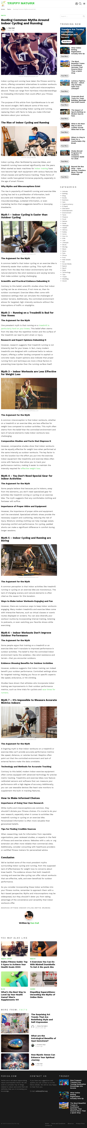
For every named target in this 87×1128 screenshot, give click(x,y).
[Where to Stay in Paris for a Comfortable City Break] (65, 138)
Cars (63, 202)
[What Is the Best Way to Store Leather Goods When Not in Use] (65, 125)
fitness (15, 908)
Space (64, 266)
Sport (9, 959)
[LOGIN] (76, 3)
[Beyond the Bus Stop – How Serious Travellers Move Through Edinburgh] (65, 169)
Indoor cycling (27, 908)
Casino (32, 989)
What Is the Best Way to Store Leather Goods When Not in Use (78, 126)
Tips (63, 274)
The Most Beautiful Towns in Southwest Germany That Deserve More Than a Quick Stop (77, 67)
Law (63, 240)
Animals (65, 191)
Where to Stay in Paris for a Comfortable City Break (78, 140)
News (64, 251)
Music (64, 249)
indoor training (41, 168)
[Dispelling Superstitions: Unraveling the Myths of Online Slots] (43, 979)
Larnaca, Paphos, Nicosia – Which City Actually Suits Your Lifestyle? (78, 85)
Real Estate (66, 259)
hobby (64, 232)
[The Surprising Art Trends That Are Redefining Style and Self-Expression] (15, 1023)
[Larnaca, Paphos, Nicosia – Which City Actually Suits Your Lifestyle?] (65, 83)
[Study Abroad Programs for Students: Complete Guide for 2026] (65, 153)
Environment (66, 213)
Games (64, 221)
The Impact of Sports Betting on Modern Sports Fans (78, 113)
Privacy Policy (80, 1123)
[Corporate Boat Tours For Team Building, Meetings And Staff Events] (65, 99)
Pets (63, 253)
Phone (64, 255)
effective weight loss (30, 468)
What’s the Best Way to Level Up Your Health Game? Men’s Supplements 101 (13, 996)
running (46, 908)
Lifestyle (65, 242)
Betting (64, 193)
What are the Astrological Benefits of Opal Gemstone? (43, 1038)
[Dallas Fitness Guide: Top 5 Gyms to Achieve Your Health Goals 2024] (14, 949)
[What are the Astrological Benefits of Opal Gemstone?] (15, 1043)
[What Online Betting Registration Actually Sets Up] (65, 50)
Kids (63, 238)
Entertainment (67, 210)
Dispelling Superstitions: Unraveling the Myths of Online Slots (42, 994)
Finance (65, 217)
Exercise (6, 908)
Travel (64, 276)
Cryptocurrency (67, 204)
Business (65, 200)
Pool (64, 257)
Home (64, 234)
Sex (63, 262)
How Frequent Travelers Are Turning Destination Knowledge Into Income (78, 1084)
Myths (38, 908)
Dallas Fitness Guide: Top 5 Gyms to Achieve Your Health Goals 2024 (14, 964)
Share (4, 35)
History (64, 230)
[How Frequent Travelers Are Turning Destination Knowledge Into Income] (73, 36)
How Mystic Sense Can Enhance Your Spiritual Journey (43, 1057)
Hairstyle (65, 225)
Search (84, 16)
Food (64, 219)
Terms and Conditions (58, 1123)
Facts (23, 1010)
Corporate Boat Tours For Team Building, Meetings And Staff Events (78, 99)
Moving (64, 247)
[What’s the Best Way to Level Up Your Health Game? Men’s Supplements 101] (14, 979)
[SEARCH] (80, 3)
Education (65, 208)
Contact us (48, 1125)
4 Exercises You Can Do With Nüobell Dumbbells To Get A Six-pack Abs (42, 964)
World (64, 281)
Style (64, 270)
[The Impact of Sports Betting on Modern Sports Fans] (65, 112)
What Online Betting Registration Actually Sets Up (78, 51)
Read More (64, 56)
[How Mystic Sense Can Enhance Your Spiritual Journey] (15, 1061)
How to (65, 236)
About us (71, 1123)
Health (3, 959)
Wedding (65, 279)
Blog (3, 989)
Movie (64, 245)
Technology (66, 272)
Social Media (66, 264)
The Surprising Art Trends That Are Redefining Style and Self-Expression (42, 1018)
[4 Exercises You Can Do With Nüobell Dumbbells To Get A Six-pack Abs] (43, 949)
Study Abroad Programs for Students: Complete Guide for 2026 (77, 155)
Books (64, 198)
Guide (64, 223)
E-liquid (65, 206)
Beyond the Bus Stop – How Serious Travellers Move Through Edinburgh (78, 170)
